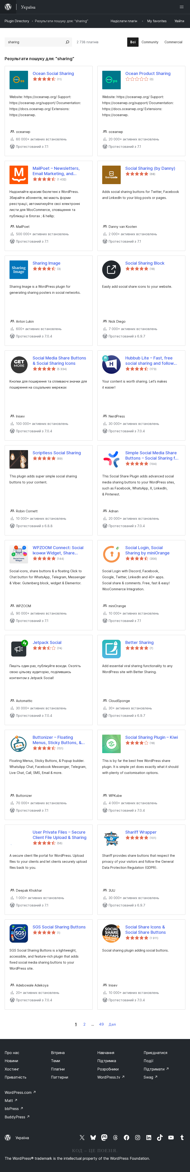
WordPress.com (20, 1092)
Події (148, 1060)
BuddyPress (17, 1117)
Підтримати (156, 1069)
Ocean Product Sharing (148, 73)
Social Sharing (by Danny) (150, 168)
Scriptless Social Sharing (57, 452)
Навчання (105, 1052)
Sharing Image (46, 263)
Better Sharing (139, 642)
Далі (112, 1024)
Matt (11, 1100)
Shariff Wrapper (141, 832)
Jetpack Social (47, 642)
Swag (151, 1077)
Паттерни (59, 1077)
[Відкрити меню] (182, 7)
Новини (11, 1060)
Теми (55, 1060)
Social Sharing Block (145, 263)
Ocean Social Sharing (53, 73)
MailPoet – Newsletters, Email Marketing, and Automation (56, 171)
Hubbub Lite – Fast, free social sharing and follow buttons (149, 361)
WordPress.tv (111, 1077)
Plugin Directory (17, 21)
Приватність (15, 1077)
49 (101, 1024)
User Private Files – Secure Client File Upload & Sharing (59, 835)
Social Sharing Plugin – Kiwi (151, 737)
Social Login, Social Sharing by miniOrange (147, 550)
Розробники (108, 1069)
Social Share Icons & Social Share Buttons (145, 930)
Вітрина (58, 1052)
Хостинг (12, 1069)
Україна (22, 1137)
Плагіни (58, 1069)
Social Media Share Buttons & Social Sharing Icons (59, 361)
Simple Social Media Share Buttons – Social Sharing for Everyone (152, 455)
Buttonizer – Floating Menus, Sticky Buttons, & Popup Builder (57, 740)
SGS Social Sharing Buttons (59, 927)
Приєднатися (155, 1052)
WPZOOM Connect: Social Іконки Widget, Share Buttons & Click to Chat (58, 550)
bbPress (14, 1108)
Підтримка (106, 1060)
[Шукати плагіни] (67, 42)
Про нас (12, 1052)
